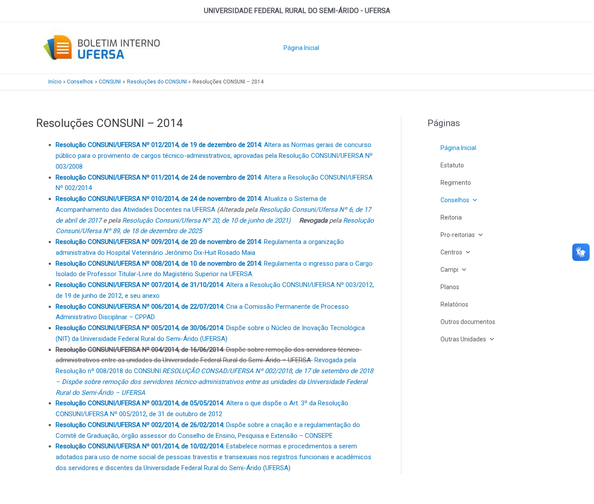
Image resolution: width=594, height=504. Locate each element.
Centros (451, 252)
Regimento (455, 182)
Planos (449, 287)
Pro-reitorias (457, 234)
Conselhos (454, 200)
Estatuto (452, 165)
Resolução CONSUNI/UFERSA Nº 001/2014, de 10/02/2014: (141, 446)
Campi (449, 269)
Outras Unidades (463, 339)
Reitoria (451, 217)
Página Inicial (301, 47)
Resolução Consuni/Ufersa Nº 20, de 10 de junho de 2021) (206, 220)
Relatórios (454, 304)
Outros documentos (467, 321)
